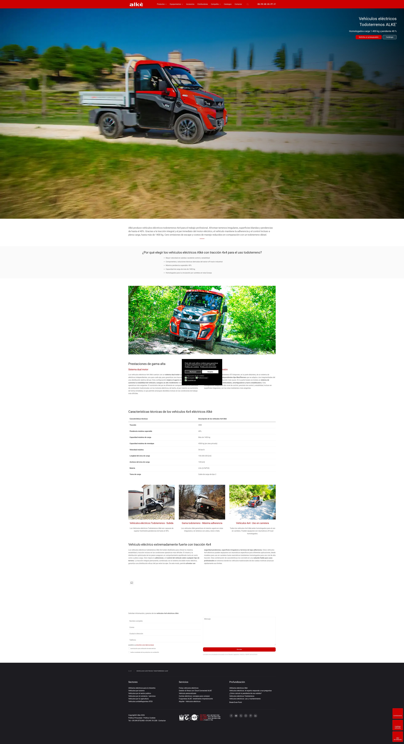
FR (262, 4)
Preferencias (202, 378)
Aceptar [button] (210, 372)
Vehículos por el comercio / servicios (141, 696)
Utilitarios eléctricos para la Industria (141, 688)
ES (268, 4)
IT (275, 4)
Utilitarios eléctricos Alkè (238, 688)
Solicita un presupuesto (368, 37)
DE (265, 4)
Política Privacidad (135, 718)
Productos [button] (161, 4)
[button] (248, 4)
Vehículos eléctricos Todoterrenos (241, 696)
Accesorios (190, 4)
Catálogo (389, 37)
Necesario (190, 378)
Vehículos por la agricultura (138, 699)
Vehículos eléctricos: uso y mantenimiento (245, 699)
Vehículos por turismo (136, 691)
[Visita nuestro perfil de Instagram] (246, 716)
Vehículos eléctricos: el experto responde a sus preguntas (250, 691)
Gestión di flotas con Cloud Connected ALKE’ (195, 691)
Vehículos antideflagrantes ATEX (140, 701)
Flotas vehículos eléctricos (188, 688)
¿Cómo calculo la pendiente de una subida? (245, 693)
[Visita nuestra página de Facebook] (231, 716)
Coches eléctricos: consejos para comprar (194, 696)
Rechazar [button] (193, 372)
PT (272, 4)
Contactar (238, 4)
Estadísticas (191, 380)
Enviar (239, 649)
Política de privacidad (145, 645)
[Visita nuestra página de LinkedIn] (255, 716)
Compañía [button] (215, 4)
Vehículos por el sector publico (139, 693)
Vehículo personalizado (187, 693)
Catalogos (227, 4)
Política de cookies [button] (192, 367)
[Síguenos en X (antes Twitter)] (241, 716)
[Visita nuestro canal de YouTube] (236, 716)
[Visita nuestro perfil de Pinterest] (250, 716)
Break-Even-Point (235, 702)
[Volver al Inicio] (136, 4)
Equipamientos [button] (175, 4)
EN (259, 4)
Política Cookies (149, 718)
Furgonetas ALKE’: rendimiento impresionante (196, 699)
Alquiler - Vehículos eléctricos (189, 701)
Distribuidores (202, 4)
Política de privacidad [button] (208, 367)
